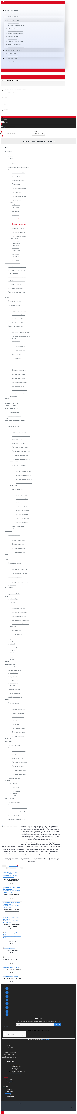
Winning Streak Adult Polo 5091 (12, 978)
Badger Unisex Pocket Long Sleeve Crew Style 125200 (12, 910)
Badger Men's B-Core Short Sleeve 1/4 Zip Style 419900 (12, 895)
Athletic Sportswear (38, 131)
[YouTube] (6, 1003)
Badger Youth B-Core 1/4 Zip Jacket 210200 (12, 940)
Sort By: (4, 868)
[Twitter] (6, 992)
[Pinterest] (6, 1011)
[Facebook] (6, 988)
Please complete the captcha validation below (38, 1030)
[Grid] (3, 866)
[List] (5, 866)
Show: (18, 868)
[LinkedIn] (6, 999)
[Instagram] (6, 996)
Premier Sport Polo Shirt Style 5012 (12, 960)
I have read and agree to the (39, 1039)
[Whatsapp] (6, 1014)
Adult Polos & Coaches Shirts (38, 135)
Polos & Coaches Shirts (38, 133)
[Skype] (6, 1007)
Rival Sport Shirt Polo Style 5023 (12, 969)
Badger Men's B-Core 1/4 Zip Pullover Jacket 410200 (12, 880)
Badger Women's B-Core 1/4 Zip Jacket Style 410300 (12, 925)
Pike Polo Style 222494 (12, 950)
